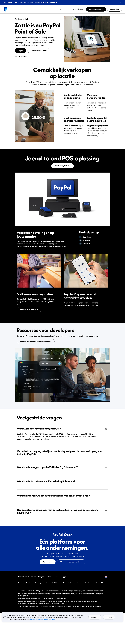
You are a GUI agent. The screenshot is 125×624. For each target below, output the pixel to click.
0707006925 (22, 56)
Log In (20, 51)
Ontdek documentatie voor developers (35, 341)
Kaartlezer (87, 237)
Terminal (86, 240)
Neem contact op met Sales (71, 562)
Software (86, 244)
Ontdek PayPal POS (39, 51)
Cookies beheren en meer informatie (42, 619)
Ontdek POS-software (29, 310)
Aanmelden (47, 562)
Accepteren (94, 617)
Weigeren (109, 617)
